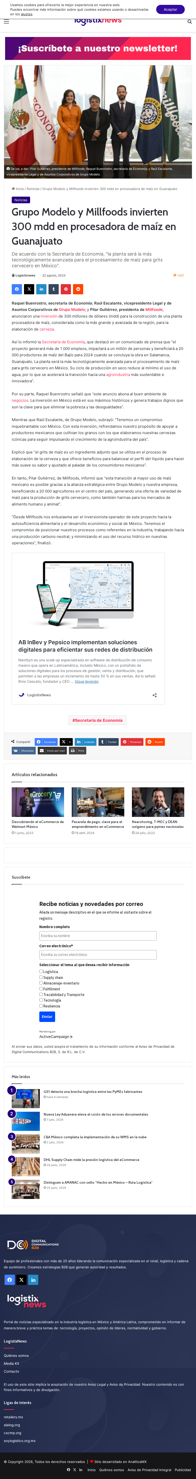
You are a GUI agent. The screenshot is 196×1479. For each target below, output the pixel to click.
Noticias (33, 189)
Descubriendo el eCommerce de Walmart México (38, 824)
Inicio (19, 189)
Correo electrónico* (56, 946)
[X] (29, 289)
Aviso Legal (97, 1384)
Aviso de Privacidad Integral (149, 1470)
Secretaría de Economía (63, 341)
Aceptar (170, 9)
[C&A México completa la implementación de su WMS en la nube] (26, 1144)
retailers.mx (13, 1417)
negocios (20, 400)
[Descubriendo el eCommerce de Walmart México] (38, 802)
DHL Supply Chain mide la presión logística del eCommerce (91, 1159)
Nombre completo (54, 927)
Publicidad (183, 1470)
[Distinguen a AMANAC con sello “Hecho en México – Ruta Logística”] (26, 1189)
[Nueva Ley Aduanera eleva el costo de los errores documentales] (26, 1121)
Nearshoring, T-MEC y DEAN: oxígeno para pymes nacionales (158, 824)
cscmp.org (12, 1433)
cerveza (47, 329)
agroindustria (118, 374)
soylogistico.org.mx (19, 1441)
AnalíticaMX (137, 1462)
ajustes (26, 14)
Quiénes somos (16, 1356)
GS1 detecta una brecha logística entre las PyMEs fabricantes (93, 1091)
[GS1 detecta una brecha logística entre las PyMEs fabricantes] (26, 1098)
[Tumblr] (53, 289)
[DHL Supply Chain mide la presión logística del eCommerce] (26, 1166)
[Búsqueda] (189, 23)
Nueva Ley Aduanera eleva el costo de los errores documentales (96, 1114)
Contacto (11, 1371)
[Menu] (6, 23)
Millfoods (154, 309)
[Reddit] (78, 289)
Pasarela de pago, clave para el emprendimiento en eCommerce (98, 824)
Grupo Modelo (72, 309)
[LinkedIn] (41, 289)
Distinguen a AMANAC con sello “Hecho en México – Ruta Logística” (98, 1182)
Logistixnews (25, 275)
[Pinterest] (66, 289)
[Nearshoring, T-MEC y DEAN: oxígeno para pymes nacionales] (158, 802)
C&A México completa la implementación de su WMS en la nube (95, 1137)
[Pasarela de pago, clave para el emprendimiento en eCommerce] (98, 802)
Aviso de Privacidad (154, 1046)
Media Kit (11, 1363)
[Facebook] (17, 289)
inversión (49, 316)
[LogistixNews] (98, 21)
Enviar (47, 1016)
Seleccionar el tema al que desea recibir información (84, 965)
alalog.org (12, 1425)
